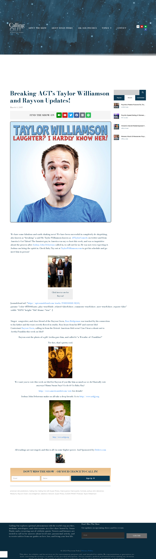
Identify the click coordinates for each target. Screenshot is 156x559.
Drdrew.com (100, 449)
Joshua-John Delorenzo (44, 244)
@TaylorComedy (80, 237)
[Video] (145, 26)
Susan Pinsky (59, 494)
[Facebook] (76, 115)
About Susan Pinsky (62, 28)
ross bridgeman (34, 494)
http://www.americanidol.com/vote (55, 391)
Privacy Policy (87, 551)
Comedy (83, 491)
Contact (121, 28)
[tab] (119, 97)
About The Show (37, 28)
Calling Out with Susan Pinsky (49, 491)
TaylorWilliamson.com (71, 248)
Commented (140, 97)
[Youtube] (141, 26)
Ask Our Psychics (87, 28)
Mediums (13, 494)
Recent (130, 97)
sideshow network (47, 494)
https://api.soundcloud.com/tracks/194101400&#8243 (53, 303)
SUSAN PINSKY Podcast (74, 494)
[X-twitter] (138, 26)
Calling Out (33, 491)
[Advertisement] (78, 72)
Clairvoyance (65, 491)
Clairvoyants (74, 491)
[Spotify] (88, 115)
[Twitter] (70, 115)
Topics (105, 28)
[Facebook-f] (145, 29)
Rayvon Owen (27, 328)
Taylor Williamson (90, 494)
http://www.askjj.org (89, 396)
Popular (119, 97)
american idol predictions (19, 491)
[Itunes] (82, 115)
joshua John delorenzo (95, 491)
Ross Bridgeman (72, 321)
